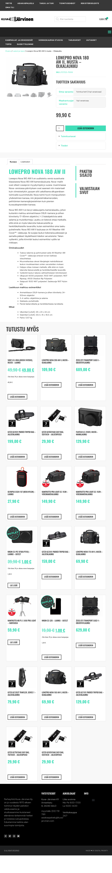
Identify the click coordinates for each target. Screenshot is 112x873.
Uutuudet (91, 40)
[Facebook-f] (5, 836)
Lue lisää (13, 585)
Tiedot (64, 145)
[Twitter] (9, 836)
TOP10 (8, 44)
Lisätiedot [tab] (25, 162)
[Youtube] (18, 836)
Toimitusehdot (67, 3)
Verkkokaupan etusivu (51, 40)
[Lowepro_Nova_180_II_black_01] (29, 74)
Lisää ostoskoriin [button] (17, 396)
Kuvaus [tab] (13, 162)
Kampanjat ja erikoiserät (19, 40)
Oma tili (9, 7)
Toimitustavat (68, 136)
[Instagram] (14, 836)
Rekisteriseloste (90, 3)
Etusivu (8, 51)
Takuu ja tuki (46, 3)
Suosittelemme (25, 44)
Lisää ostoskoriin (85, 128)
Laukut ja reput (19, 51)
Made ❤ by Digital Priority (97, 851)
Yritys (8, 3)
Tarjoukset (74, 40)
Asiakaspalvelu (25, 3)
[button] (81, 136)
